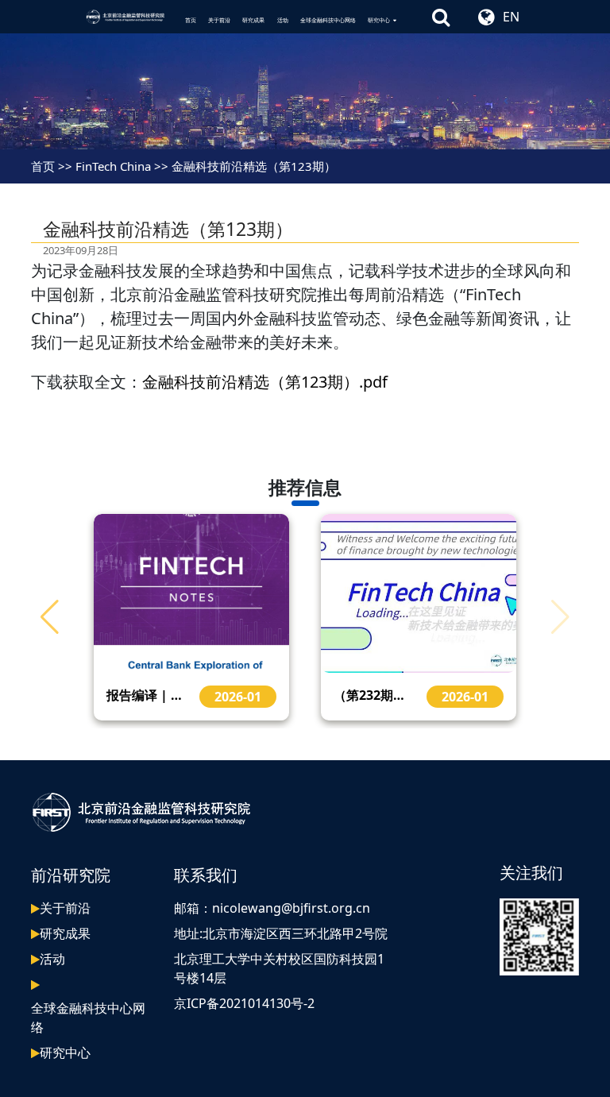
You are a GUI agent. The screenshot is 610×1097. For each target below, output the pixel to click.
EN (511, 16)
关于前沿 (219, 20)
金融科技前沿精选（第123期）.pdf (265, 381)
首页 (190, 20)
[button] (49, 617)
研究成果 (253, 20)
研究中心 (379, 20)
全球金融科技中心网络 (328, 20)
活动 (282, 20)
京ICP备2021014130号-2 (244, 1003)
